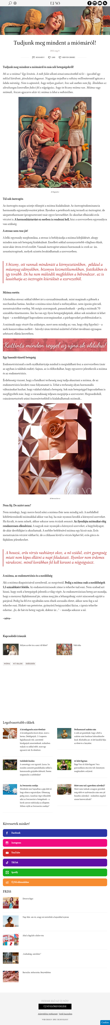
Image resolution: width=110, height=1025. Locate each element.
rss (105, 3)
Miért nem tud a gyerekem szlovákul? (89, 786)
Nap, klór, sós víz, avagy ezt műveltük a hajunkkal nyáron (46, 917)
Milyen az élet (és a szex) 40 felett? (34, 646)
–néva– (7, 618)
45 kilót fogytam (80, 761)
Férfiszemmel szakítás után (85, 730)
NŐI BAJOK (18, 664)
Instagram (16, 843)
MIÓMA (7, 664)
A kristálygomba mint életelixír (33, 730)
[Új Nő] (55, 3)
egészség (30, 664)
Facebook (15, 833)
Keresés (10, 3)
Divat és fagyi (28, 899)
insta (95, 3)
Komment (40, 57)
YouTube (15, 853)
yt (100, 3)
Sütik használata (65, 1014)
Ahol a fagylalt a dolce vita (33, 936)
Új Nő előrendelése (20, 882)
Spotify (14, 872)
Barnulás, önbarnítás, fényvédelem (37, 973)
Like (53, 57)
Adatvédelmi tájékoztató (48, 1014)
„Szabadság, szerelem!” (32, 954)
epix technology (60, 1020)
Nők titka (77, 646)
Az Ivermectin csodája (29, 786)
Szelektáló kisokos (27, 761)
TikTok (14, 862)
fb (89, 3)
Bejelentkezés (15, 3)
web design (47, 1020)
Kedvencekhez (68, 57)
